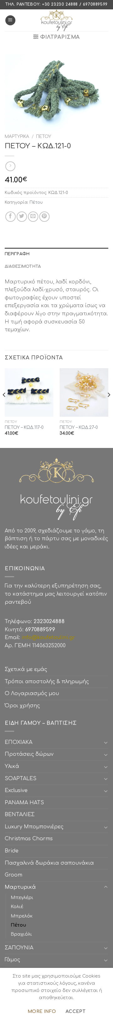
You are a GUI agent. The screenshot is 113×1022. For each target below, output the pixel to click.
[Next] (108, 407)
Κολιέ (17, 906)
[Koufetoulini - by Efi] (56, 20)
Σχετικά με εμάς (26, 669)
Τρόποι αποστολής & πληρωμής (47, 681)
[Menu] (10, 20)
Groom (13, 875)
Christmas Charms (29, 838)
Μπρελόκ (22, 915)
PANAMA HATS (24, 803)
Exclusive (16, 790)
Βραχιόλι (21, 934)
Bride (12, 851)
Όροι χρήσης (22, 706)
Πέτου (43, 136)
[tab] (56, 254)
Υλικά (12, 766)
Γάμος (12, 960)
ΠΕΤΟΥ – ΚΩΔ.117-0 (24, 427)
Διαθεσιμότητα (23, 266)
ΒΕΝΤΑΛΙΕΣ (20, 814)
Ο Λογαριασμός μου (32, 693)
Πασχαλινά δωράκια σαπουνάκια (49, 863)
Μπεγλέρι (22, 897)
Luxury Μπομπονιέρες (34, 827)
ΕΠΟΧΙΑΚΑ (20, 742)
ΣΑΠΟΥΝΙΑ (20, 948)
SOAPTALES (20, 778)
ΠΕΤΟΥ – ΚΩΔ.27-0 (79, 427)
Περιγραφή (17, 254)
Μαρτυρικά (17, 136)
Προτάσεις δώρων (29, 754)
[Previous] (4, 407)
